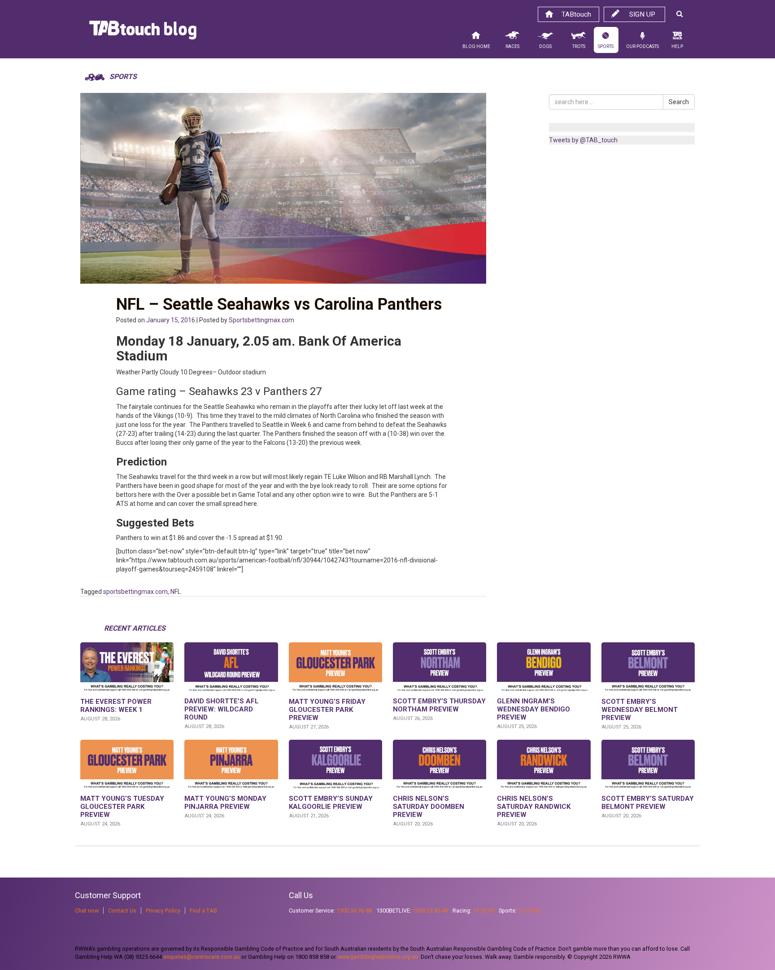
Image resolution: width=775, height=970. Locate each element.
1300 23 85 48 (430, 910)
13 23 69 (483, 910)
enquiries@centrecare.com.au (201, 956)
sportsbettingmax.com (135, 591)
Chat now (87, 910)
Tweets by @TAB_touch (583, 140)
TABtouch (576, 14)
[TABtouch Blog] (143, 32)
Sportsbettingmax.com (261, 320)
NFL (175, 591)
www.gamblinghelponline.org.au (377, 956)
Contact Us (122, 910)
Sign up (642, 14)
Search (679, 101)
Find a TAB (203, 910)
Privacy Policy (163, 910)
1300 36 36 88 (354, 910)
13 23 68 (529, 910)
